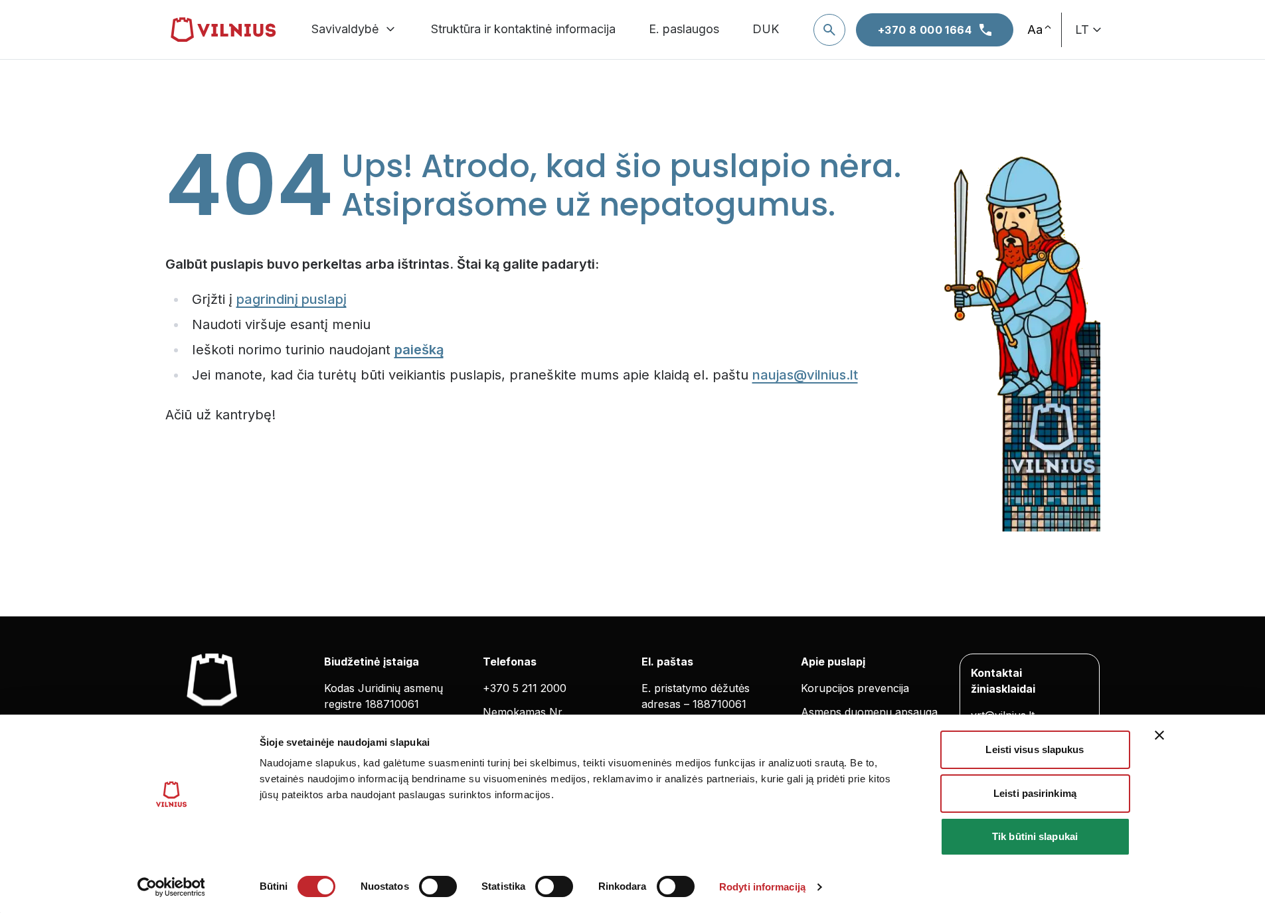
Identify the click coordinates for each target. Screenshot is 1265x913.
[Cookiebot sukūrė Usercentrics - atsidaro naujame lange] (171, 887)
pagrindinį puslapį (291, 299)
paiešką (419, 350)
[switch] (438, 886)
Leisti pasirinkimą (1034, 793)
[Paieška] (829, 30)
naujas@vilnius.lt (805, 375)
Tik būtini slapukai (1035, 836)
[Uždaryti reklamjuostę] (1159, 735)
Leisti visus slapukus (1034, 749)
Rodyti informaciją (762, 886)
